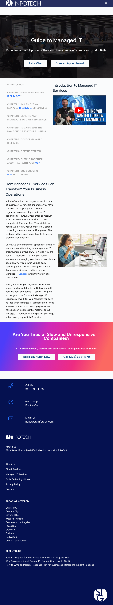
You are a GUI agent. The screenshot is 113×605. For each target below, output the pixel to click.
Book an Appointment (70, 63)
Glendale (10, 529)
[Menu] (106, 3)
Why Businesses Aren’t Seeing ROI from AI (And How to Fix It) (38, 561)
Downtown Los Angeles (18, 522)
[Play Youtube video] (79, 110)
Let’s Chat (35, 63)
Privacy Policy (13, 484)
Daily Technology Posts (18, 479)
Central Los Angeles (16, 540)
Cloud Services (13, 469)
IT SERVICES (13, 96)
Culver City (11, 507)
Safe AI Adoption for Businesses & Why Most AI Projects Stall (37, 557)
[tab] (27, 84)
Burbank (10, 533)
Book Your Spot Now (36, 356)
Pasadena (11, 525)
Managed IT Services (16, 474)
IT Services (25, 107)
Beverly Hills (12, 515)
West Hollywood (14, 518)
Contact (10, 489)
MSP (37, 162)
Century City (12, 511)
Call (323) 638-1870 (76, 356)
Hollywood (11, 537)
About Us (10, 464)
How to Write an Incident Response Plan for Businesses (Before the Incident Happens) (50, 564)
